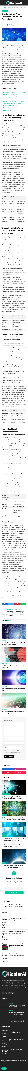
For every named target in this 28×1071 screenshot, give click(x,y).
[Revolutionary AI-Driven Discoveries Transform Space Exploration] (14, 856)
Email (14, 886)
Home (9, 7)
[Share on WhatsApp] (14, 25)
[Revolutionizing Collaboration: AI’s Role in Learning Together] (5, 1012)
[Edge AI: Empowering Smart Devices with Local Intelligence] (14, 700)
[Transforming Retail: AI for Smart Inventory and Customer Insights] (14, 787)
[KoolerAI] (14, 3)
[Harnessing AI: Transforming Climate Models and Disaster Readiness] (5, 1019)
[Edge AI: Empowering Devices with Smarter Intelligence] (14, 677)
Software (4, 815)
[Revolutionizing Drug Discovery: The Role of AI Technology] (14, 34)
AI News (4, 862)
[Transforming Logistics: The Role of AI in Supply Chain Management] (14, 829)
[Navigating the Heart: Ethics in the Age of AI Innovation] (5, 1004)
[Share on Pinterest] (12, 25)
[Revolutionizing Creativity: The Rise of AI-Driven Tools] (14, 654)
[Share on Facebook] (7, 25)
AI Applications (5, 794)
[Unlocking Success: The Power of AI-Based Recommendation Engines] (14, 631)
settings (12, 1065)
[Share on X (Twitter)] (10, 25)
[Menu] (2, 3)
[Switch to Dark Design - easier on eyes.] (26, 3)
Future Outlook (7, 110)
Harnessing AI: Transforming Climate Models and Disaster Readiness (16, 1021)
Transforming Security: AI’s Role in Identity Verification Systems (20, 613)
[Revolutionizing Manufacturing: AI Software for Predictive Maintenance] (14, 808)
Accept (4, 1068)
